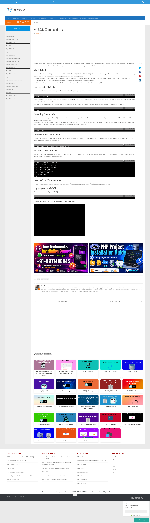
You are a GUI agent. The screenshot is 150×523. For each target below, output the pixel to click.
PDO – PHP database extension (50, 472)
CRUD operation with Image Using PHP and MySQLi (21, 457)
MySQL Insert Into (133, 406)
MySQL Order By (88, 391)
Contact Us (59, 2)
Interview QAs (14, 2)
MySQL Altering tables (44, 424)
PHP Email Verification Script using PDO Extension (55, 468)
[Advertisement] (114, 9)
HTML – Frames (81, 457)
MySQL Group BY (10, 99)
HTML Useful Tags (82, 479)
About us (43, 492)
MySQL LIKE (44, 391)
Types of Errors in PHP (13, 479)
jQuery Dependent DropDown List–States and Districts (21, 476)
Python (30, 2)
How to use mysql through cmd (66, 406)
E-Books (52, 2)
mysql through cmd (44, 279)
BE (113, 460)
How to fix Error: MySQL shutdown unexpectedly (66, 372)
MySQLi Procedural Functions (132, 424)
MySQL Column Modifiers (66, 424)
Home (7, 2)
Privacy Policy (102, 492)
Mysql (36, 22)
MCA (114, 466)
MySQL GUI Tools (88, 440)
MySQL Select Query (110, 406)
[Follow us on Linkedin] (25, 22)
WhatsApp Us (137, 512)
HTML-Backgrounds (82, 472)
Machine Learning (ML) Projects (77, 18)
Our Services (93, 492)
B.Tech (114, 456)
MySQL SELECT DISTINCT (44, 406)
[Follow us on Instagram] (28, 22)
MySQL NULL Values (110, 371)
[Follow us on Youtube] (23, 22)
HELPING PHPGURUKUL (79, 492)
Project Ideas (63, 18)
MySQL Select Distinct (11, 74)
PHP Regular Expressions (13, 464)
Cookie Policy (66, 492)
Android (37, 2)
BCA (114, 463)
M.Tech (114, 469)
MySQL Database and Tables (88, 424)
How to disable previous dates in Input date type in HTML (92, 460)
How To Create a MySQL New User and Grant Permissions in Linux (44, 373)
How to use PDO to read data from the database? (54, 479)
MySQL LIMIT (132, 371)
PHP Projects (53, 18)
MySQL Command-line (12, 39)
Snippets (23, 2)
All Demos (45, 2)
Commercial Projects (93, 18)
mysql (38, 279)
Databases (32, 18)
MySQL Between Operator (66, 391)
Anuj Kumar (38, 33)
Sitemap (58, 492)
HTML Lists (80, 468)
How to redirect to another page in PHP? (17, 460)
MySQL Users (66, 440)
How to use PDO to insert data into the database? (54, 476)
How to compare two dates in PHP (16, 472)
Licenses (51, 492)
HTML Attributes (81, 464)
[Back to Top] (75, 495)
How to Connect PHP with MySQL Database (88, 407)
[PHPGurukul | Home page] (16, 9)
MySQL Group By (88, 371)
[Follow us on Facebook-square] (18, 22)
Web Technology (42, 18)
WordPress (24, 18)
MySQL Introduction (110, 440)
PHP (8, 18)
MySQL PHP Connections (44, 440)
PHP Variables (11, 468)
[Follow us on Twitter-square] (20, 22)
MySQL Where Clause (133, 391)
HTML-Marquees (81, 483)
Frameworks (16, 18)
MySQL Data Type (110, 424)
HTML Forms (81, 476)
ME (113, 472)
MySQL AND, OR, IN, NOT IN (110, 391)
